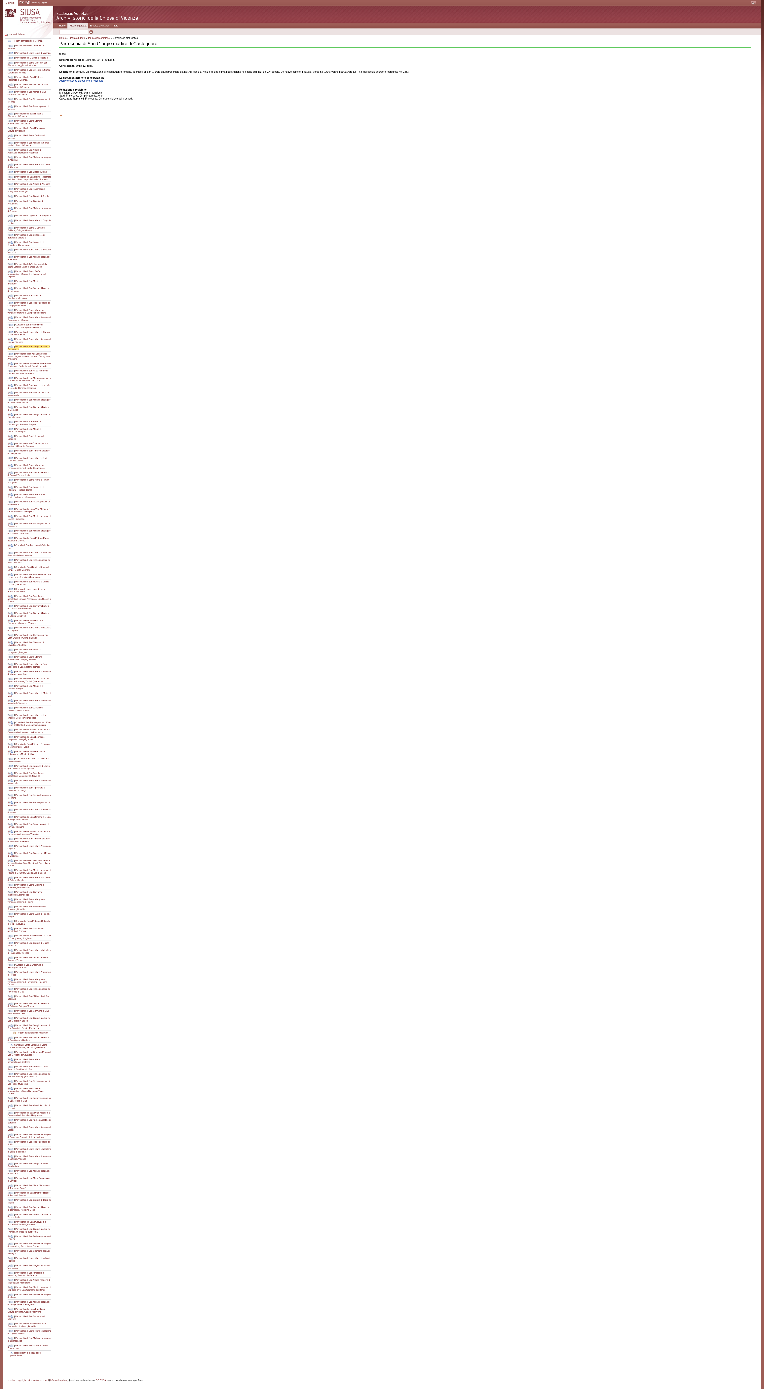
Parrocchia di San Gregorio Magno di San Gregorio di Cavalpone (29, 1053)
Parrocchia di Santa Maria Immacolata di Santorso (24, 1060)
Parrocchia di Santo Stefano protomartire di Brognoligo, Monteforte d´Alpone (27, 274)
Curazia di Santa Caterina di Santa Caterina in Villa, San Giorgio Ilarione (28, 1046)
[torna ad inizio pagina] (60, 114)
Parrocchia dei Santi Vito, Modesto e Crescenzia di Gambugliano (29, 510)
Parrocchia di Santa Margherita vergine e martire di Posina (26, 900)
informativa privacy (59, 1380)
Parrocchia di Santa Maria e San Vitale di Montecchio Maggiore (27, 716)
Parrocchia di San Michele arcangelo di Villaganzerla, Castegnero (29, 1303)
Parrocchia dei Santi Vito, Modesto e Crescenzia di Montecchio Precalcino (29, 731)
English (44, 3)
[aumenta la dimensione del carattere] (21, 3)
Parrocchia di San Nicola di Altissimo (32, 184)
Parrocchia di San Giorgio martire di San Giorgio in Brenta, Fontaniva (29, 1026)
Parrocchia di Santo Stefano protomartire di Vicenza (25, 122)
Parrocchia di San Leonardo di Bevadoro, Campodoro (26, 243)
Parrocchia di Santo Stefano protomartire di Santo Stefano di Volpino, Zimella (27, 1091)
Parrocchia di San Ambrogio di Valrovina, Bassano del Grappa (26, 1274)
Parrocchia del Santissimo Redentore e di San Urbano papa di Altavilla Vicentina (29, 178)
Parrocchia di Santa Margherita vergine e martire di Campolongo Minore (27, 311)
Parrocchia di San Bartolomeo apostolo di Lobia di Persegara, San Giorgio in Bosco (29, 599)
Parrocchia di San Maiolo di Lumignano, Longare (24, 650)
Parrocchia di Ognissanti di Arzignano (33, 215)
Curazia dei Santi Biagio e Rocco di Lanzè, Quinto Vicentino (28, 568)
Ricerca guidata (77, 38)
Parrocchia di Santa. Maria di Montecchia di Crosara (25, 709)
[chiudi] (9, 1025)
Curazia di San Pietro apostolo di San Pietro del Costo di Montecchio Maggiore (29, 723)
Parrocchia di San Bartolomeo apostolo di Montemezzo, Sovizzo (26, 774)
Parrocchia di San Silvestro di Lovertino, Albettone (26, 643)
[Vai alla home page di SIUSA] (10, 3)
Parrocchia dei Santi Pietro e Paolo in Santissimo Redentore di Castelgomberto (29, 364)
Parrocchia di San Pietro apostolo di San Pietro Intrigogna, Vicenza (29, 1075)
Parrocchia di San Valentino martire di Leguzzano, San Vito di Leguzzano (29, 575)
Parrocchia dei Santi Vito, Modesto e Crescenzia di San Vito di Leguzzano (29, 1114)
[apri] (9, 45)
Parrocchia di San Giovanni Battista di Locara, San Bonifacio (28, 607)
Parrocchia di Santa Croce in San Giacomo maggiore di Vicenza (27, 64)
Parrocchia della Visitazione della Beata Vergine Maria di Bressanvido (27, 265)
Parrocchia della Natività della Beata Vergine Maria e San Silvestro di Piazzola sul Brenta (29, 863)
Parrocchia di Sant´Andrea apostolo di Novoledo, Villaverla (29, 840)
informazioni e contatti (38, 1380)
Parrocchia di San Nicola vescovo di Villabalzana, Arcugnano (29, 1281)
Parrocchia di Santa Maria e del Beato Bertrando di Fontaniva (26, 495)
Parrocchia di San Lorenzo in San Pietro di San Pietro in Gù (28, 1068)
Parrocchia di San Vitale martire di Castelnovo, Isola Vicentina (28, 372)
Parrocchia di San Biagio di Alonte (31, 172)
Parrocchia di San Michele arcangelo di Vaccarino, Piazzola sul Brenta (29, 1244)
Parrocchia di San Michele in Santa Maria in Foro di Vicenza (28, 144)
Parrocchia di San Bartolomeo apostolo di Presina (26, 929)
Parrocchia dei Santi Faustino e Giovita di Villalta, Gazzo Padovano (26, 1310)
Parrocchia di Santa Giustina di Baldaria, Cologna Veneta (26, 229)
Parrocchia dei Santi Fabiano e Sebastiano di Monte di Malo (26, 752)
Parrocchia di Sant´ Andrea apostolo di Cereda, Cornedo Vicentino (29, 386)
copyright (21, 1380)
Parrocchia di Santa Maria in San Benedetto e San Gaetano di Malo (27, 665)
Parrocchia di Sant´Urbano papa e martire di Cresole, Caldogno (28, 444)
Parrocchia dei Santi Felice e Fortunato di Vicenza (25, 78)
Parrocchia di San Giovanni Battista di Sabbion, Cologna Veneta (28, 1004)
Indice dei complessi (99, 38)
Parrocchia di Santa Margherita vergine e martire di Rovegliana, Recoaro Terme (27, 982)
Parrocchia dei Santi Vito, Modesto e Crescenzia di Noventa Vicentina (29, 832)
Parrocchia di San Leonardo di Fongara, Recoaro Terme (26, 488)
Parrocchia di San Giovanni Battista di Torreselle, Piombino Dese (28, 1208)
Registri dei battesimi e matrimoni (32, 1032)
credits (12, 1380)
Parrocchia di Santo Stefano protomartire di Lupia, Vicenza (25, 658)
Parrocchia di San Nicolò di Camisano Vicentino (24, 297)
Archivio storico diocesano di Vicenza (81, 80)
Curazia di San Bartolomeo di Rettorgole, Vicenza (25, 966)
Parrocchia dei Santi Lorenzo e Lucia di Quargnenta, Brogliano (29, 937)
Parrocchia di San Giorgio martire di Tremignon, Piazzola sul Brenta (29, 1230)
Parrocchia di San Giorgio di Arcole (32, 196)
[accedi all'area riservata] (753, 3)
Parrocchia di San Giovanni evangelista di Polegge (25, 893)
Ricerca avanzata (99, 25)
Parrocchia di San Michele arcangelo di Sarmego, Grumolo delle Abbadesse (29, 1135)
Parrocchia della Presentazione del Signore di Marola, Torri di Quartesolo (28, 680)
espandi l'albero (17, 34)
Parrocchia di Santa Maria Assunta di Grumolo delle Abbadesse (29, 554)
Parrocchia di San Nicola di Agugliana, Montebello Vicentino (24, 151)
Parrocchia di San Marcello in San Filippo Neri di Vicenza (28, 85)
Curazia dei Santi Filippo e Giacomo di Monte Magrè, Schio (29, 745)
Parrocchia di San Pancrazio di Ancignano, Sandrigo (26, 190)
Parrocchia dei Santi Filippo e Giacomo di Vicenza (25, 115)
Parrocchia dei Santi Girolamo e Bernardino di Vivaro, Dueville (27, 1324)
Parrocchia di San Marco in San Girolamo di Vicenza (27, 93)
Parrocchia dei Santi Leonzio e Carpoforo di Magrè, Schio (26, 738)
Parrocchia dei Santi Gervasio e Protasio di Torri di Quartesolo (27, 1223)
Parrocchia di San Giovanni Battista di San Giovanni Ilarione (28, 1038)
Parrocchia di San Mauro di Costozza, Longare (24, 430)
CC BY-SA (101, 1380)
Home (62, 25)
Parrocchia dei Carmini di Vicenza (31, 58)
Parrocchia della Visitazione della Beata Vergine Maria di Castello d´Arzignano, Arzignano (29, 356)
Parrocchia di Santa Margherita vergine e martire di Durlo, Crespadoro (26, 466)
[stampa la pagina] (28, 3)
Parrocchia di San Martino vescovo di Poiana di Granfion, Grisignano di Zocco (29, 871)
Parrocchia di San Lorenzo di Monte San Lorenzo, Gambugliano (29, 767)
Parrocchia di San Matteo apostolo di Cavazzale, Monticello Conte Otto (29, 379)
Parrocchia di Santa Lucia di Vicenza (33, 53)
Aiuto (115, 25)
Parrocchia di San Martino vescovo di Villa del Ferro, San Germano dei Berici (29, 1288)
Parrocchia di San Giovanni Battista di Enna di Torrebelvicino (28, 474)
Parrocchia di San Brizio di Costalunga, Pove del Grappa (24, 423)
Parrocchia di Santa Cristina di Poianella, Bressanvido (26, 886)
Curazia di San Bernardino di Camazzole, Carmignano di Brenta (25, 326)
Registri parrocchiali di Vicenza (27, 41)
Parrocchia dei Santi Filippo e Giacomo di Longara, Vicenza (25, 621)
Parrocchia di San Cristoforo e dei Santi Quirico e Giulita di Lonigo (28, 636)
